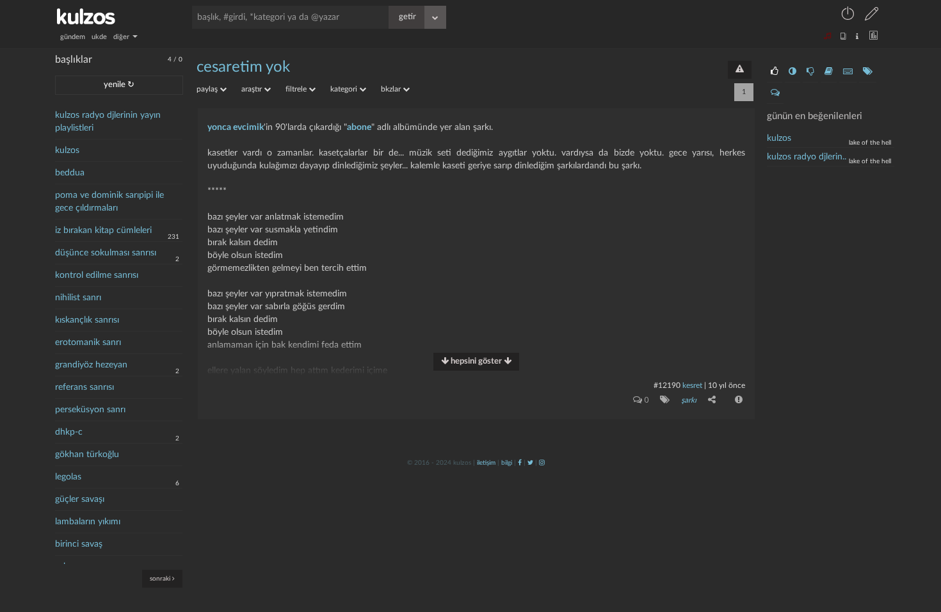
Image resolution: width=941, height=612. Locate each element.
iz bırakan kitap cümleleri (103, 230)
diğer (122, 36)
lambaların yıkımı (87, 521)
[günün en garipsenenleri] (792, 71)
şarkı (688, 400)
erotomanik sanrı (88, 342)
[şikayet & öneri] (740, 70)
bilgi (506, 463)
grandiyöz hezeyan (91, 364)
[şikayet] (737, 399)
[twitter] (530, 463)
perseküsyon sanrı (90, 409)
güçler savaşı (79, 499)
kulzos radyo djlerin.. (806, 156)
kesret (692, 385)
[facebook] (520, 463)
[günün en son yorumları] (775, 93)
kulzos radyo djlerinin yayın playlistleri (108, 122)
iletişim (486, 463)
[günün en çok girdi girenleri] (848, 71)
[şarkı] (662, 399)
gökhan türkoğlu (87, 454)
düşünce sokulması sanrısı (105, 252)
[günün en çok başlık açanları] (867, 71)
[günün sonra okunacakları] (829, 71)
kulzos (67, 150)
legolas (68, 476)
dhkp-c (69, 432)
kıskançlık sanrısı (87, 320)
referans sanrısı (84, 387)
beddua (69, 172)
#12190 (667, 385)
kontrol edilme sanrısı (96, 275)
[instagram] (542, 463)
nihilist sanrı (78, 297)
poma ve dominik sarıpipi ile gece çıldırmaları (109, 202)
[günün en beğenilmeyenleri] (810, 71)
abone (359, 127)
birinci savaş (78, 544)
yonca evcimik (235, 127)
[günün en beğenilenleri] (774, 71)
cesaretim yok (243, 67)
